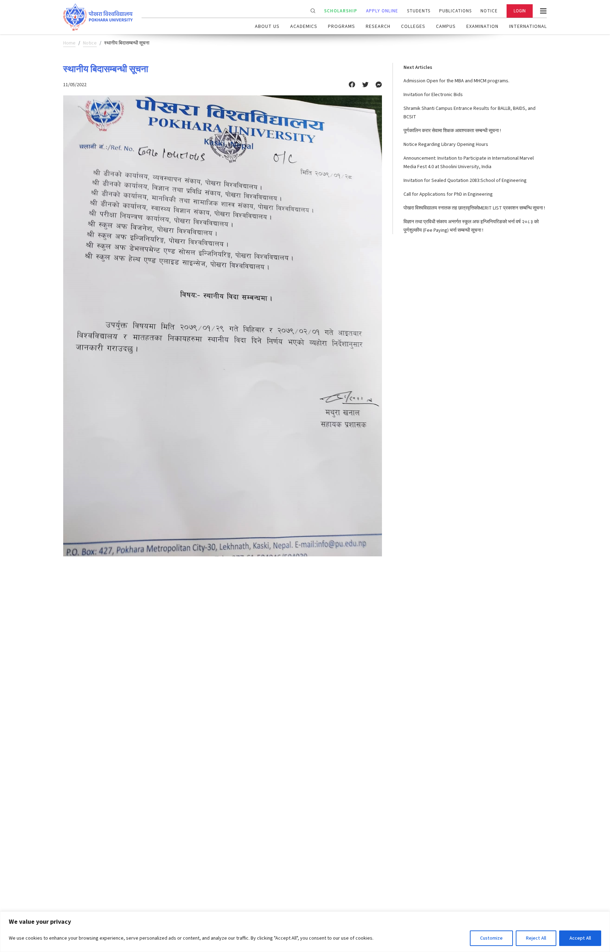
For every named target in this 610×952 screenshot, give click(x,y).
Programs (341, 26)
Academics (303, 26)
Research (378, 26)
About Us (267, 26)
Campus (446, 26)
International (528, 26)
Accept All (580, 938)
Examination (482, 26)
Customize (491, 938)
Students (418, 11)
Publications (455, 11)
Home (69, 43)
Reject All (536, 938)
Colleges (413, 26)
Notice (489, 11)
